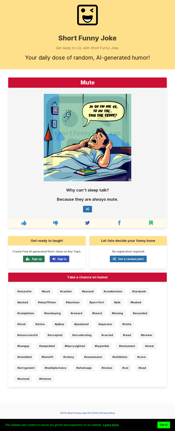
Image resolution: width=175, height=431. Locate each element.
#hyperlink (102, 346)
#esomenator (93, 357)
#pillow (59, 324)
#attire (40, 324)
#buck (46, 291)
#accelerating (81, 335)
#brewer (146, 335)
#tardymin (139, 291)
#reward (76, 313)
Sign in (61, 259)
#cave (141, 357)
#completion (25, 313)
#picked (22, 302)
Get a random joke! (131, 259)
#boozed (88, 291)
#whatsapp (84, 368)
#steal (149, 346)
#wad (142, 368)
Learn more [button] (111, 425)
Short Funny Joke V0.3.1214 (83, 413)
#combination (113, 291)
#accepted (55, 335)
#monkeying (52, 313)
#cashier (66, 291)
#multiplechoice (55, 368)
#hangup (23, 346)
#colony (68, 357)
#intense (45, 378)
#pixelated (81, 324)
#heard (97, 313)
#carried (107, 335)
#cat (125, 368)
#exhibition (119, 357)
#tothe (126, 324)
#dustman (72, 302)
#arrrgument (26, 368)
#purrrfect (96, 302)
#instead (23, 378)
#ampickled (47, 346)
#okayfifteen (47, 302)
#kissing (117, 313)
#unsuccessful (27, 335)
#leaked (135, 302)
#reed (127, 335)
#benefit (47, 357)
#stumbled (24, 357)
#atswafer (24, 291)
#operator (105, 324)
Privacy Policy (107, 413)
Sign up (37, 259)
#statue (107, 368)
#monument (127, 346)
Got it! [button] (164, 424)
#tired (21, 324)
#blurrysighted (75, 346)
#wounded (140, 313)
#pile (117, 302)
